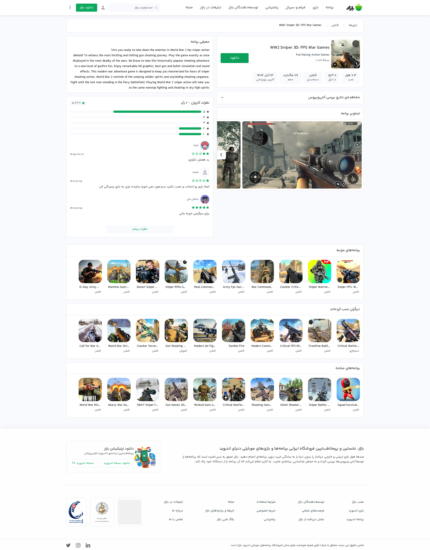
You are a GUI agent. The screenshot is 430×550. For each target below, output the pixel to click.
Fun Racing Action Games (312, 54)
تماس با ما (176, 519)
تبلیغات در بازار (210, 7)
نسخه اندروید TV (83, 463)
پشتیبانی (271, 7)
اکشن (335, 25)
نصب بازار (358, 502)
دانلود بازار (86, 7)
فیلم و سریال (295, 7)
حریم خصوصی (265, 510)
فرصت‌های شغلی (313, 510)
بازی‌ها (353, 25)
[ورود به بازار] (103, 8)
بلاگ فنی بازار (225, 519)
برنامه (330, 7)
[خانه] (354, 7)
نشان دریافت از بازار (311, 519)
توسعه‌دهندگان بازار (243, 7)
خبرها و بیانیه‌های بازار (219, 510)
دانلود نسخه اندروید (117, 463)
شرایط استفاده (266, 502)
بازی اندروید (356, 510)
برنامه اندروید (355, 519)
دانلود (234, 58)
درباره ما (177, 510)
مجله (189, 7)
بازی (315, 7)
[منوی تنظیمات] (70, 7)
